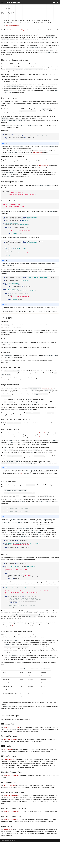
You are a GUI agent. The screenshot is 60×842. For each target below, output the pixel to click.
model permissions (46, 388)
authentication (13, 30)
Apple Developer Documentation (13, 25)
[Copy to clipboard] (57, 134)
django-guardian (36, 437)
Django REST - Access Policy (12, 727)
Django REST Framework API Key (13, 795)
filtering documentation (18, 626)
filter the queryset (43, 165)
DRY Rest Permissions (10, 759)
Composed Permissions (10, 739)
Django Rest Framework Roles (12, 775)
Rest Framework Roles (10, 785)
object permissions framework (36, 433)
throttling (21, 30)
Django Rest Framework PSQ (11, 819)
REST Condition (8, 749)
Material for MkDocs (10, 840)
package (13, 473)
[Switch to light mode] (54, 2)
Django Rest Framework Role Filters (13, 811)
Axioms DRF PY (8, 829)
